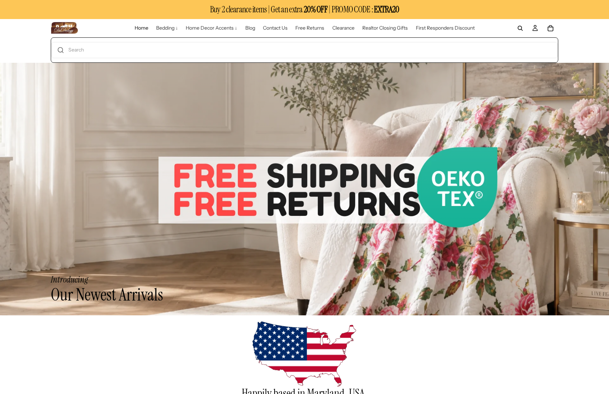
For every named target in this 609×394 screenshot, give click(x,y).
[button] (304, 50)
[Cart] (550, 28)
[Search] (520, 28)
